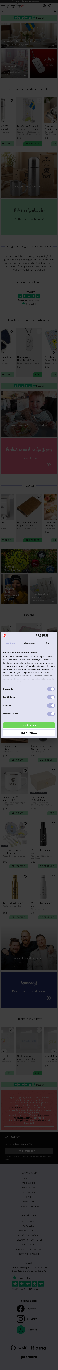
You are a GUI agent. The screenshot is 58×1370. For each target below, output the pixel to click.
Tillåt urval (29, 733)
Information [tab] (29, 643)
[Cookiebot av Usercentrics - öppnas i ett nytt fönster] (36, 635)
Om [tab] (47, 643)
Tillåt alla (29, 725)
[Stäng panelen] (54, 635)
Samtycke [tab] (10, 643)
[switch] (51, 697)
